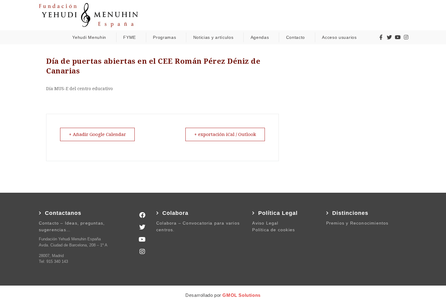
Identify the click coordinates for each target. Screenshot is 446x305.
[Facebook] (142, 215)
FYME (129, 37)
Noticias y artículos (213, 37)
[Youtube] (397, 37)
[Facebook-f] (381, 37)
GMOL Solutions (241, 295)
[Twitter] (389, 37)
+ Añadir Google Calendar (97, 134)
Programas (164, 37)
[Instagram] (406, 37)
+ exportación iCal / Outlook (225, 134)
